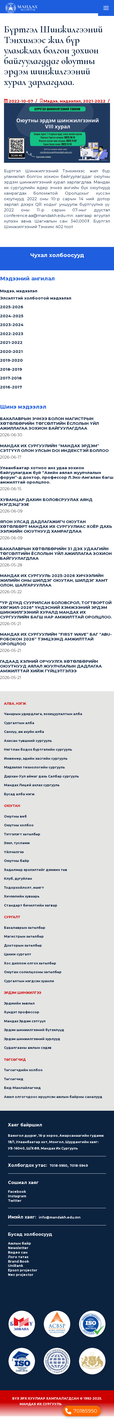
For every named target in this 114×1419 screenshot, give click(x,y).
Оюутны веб (15, 819)
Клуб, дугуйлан (18, 881)
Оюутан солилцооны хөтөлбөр (33, 975)
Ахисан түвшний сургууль (28, 743)
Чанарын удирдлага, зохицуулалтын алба (43, 717)
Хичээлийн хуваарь (22, 899)
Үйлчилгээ (14, 855)
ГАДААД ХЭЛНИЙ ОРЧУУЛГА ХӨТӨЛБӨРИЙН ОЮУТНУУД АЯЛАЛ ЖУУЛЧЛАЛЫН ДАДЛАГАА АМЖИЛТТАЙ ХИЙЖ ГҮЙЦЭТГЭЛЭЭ (51, 668)
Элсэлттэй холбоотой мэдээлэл (35, 300)
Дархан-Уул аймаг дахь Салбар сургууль (41, 779)
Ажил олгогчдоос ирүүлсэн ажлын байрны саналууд (53, 1099)
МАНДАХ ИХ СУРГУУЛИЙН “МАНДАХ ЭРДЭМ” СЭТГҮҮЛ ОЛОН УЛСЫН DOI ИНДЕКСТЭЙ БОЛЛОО (54, 451)
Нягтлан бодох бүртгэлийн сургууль (38, 752)
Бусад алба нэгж (19, 797)
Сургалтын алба (19, 726)
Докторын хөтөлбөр (23, 948)
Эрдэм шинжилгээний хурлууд (32, 1042)
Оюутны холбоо (19, 828)
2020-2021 (11, 354)
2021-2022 (11, 345)
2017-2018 (11, 380)
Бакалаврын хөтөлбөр (24, 930)
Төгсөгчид (13, 1082)
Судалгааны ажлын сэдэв (27, 1050)
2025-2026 (11, 309)
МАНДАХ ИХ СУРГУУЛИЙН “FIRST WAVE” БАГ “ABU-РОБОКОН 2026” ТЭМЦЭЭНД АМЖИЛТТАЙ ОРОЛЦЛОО (56, 641)
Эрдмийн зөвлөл (19, 1006)
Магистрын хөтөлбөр (24, 939)
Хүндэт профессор (21, 1015)
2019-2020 (11, 362)
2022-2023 (11, 336)
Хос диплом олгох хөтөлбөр (30, 966)
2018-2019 (11, 371)
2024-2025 (11, 318)
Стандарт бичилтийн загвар (30, 908)
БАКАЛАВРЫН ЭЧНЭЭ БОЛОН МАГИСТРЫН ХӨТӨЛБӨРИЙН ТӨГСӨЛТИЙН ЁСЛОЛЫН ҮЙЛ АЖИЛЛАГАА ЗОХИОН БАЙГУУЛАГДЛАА (49, 426)
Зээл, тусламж (17, 846)
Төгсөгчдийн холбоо (23, 1073)
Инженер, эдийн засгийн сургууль (36, 761)
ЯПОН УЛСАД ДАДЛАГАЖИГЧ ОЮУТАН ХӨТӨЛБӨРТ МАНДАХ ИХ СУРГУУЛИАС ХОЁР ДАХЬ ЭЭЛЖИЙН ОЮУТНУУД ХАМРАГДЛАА (56, 529)
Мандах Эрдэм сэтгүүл (25, 1024)
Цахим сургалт (17, 957)
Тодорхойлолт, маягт (24, 890)
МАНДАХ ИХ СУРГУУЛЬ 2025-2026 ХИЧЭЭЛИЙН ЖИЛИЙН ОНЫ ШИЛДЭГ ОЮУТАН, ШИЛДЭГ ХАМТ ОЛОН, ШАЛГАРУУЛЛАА (54, 583)
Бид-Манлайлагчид (22, 1090)
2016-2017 (11, 389)
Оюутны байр (16, 863)
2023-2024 (12, 327)
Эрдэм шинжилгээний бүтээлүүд (34, 1033)
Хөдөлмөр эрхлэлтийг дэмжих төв (35, 872)
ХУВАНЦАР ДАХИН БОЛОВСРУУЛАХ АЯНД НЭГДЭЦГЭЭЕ (46, 505)
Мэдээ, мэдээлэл (18, 293)
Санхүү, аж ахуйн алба (24, 734)
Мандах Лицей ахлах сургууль (32, 788)
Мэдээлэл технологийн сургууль (34, 770)
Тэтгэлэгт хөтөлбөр (22, 837)
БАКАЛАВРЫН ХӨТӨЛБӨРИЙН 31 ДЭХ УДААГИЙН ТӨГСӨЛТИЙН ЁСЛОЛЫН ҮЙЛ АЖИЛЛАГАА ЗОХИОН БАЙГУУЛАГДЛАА (56, 556)
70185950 (85, 1411)
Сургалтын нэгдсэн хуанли (29, 984)
